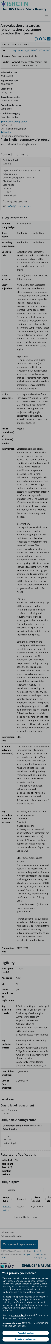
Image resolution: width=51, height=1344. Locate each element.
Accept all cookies (26, 1333)
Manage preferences (12, 1323)
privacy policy (18, 1315)
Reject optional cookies (25, 1339)
